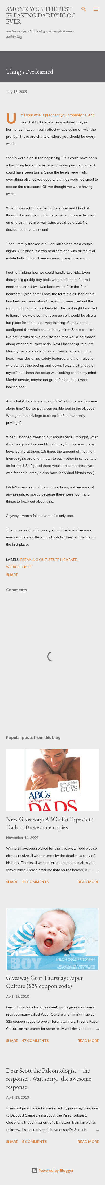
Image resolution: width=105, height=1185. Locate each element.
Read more (88, 882)
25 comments (35, 882)
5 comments (34, 1141)
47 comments (35, 1040)
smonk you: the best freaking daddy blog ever (41, 15)
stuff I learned (63, 559)
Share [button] (12, 574)
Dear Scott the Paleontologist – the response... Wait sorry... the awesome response (48, 1078)
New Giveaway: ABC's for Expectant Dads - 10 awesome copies (50, 823)
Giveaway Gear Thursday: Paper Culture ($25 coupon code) (44, 982)
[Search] (84, 9)
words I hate (19, 567)
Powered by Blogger (55, 1170)
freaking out (33, 559)
